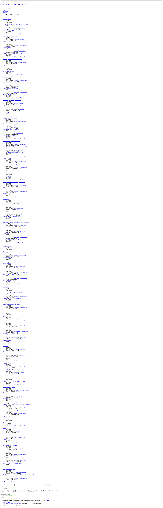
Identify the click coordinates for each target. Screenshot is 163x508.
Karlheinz (16, 62)
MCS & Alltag (6, 112)
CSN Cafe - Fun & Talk (8, 158)
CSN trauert (5, 346)
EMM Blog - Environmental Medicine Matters (12, 59)
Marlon (15, 384)
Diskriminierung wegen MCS (9, 135)
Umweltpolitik (6, 287)
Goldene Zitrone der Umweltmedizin (10, 88)
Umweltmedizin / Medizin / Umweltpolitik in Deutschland (14, 292)
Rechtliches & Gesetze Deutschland (10, 328)
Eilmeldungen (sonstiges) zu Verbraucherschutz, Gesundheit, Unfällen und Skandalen (20, 474)
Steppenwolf (16, 33)
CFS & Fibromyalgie (7, 176)
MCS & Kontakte (6, 456)
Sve (14, 196)
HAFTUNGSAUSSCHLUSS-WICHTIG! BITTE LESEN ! (15, 24)
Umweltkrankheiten (7, 170)
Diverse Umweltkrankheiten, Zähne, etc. (11, 239)
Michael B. (16, 472)
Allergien (5, 193)
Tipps (4, 375)
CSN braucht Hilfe (7, 41)
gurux (15, 74)
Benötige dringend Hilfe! (8, 351)
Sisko (15, 109)
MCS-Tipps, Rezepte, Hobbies (9, 387)
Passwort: (17, 484)
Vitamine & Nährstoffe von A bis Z (10, 280)
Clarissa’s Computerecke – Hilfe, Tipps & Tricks (13, 410)
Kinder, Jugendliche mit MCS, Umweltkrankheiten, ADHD (15, 146)
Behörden (5, 322)
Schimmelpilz (6, 199)
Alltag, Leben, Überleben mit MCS (10, 118)
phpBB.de (14, 506)
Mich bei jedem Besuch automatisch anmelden (35, 484)
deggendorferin (17, 219)
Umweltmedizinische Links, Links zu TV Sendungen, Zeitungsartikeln (17, 404)
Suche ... (5, 422)
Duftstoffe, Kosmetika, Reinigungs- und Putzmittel (13, 216)
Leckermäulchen (17, 331)
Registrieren (5, 11)
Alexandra (16, 460)
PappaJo (15, 86)
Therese (15, 155)
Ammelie (47, 500)
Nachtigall (16, 283)
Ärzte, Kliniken (6, 251)
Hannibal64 (16, 144)
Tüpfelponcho (16, 45)
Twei (15, 39)
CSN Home (9, 4)
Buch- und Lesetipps (7, 392)
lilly (14, 208)
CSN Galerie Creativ (7, 363)
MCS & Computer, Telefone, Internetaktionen (12, 100)
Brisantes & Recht (6, 310)
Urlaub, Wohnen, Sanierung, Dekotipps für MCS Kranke (14, 381)
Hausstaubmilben (6, 210)
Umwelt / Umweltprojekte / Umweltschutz (11, 304)
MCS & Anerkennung (7, 77)
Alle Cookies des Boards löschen (14, 503)
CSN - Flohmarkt (6, 416)
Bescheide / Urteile (7, 316)
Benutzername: (5, 484)
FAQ (4, 10)
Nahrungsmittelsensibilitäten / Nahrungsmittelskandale (14, 182)
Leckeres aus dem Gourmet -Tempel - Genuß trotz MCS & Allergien (17, 164)
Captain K (16, 28)
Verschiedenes (6, 233)
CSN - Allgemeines (7, 19)
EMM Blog (21, 4)
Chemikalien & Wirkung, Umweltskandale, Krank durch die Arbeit (16, 222)
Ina (14, 97)
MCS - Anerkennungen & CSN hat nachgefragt (12, 105)
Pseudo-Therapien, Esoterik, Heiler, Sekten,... (12, 274)
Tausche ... (5, 439)
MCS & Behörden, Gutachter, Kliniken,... (11, 141)
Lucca (15, 361)
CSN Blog (16, 4)
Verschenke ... (6, 433)
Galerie (4, 357)
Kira (14, 133)
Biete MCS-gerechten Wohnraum (9, 451)
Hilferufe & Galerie (7, 340)
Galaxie (15, 231)
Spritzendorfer (16, 80)
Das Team (5, 503)
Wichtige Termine (6, 398)
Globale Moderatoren (9, 495)
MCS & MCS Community (8, 71)
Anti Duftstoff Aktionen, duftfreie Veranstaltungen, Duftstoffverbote (16, 227)
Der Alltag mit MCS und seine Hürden (11, 123)
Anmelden (5, 12)
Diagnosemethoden (7, 263)
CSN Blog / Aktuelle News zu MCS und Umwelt (13, 53)
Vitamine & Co (6, 268)
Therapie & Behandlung (8, 246)
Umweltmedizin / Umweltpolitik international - (12, 298)
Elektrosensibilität (6, 187)
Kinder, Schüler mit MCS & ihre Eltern (11, 129)
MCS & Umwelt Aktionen (8, 94)
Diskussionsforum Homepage (9, 30)
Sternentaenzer (17, 179)
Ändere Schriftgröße (7, 8)
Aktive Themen (17, 16)
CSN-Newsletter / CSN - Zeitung (9, 36)
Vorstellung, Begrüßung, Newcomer (10, 369)
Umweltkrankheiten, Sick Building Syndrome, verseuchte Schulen (16, 205)
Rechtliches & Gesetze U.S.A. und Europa (11, 333)
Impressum (27, 4)
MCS (4, 65)
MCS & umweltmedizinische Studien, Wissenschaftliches (14, 82)
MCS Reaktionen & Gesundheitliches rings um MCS (13, 152)
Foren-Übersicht (6, 7)
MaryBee (15, 437)
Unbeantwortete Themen (8, 16)
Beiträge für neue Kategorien (9, 469)
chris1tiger (16, 121)
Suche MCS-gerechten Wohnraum (10, 445)
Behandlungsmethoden (7, 257)
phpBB (7, 505)
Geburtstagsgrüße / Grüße (8, 47)
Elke (14, 396)
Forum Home (3, 4)
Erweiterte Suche (5, 2)
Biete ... (4, 428)
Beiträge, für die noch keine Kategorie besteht (12, 463)
